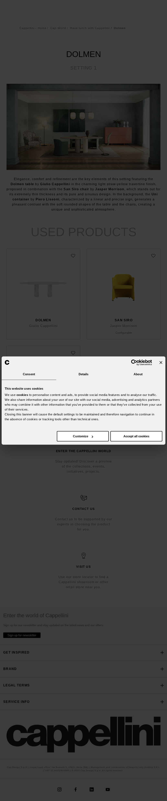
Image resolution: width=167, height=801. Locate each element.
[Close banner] (160, 362)
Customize (80, 436)
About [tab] (138, 374)
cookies (22, 395)
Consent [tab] (29, 374)
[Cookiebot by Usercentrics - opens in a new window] (134, 362)
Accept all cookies (136, 436)
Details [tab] (84, 374)
